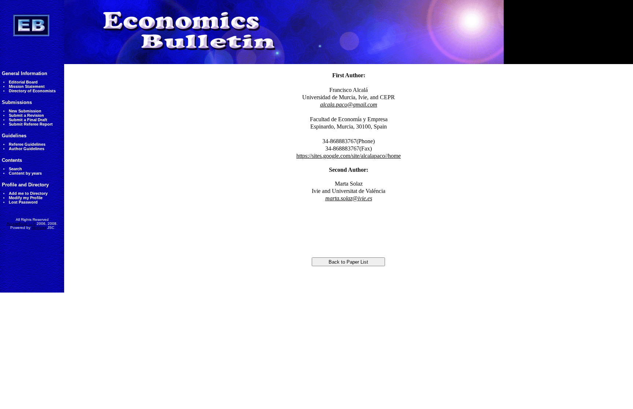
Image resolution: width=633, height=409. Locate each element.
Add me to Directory (28, 193)
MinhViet (39, 228)
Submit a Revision (26, 115)
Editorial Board (23, 82)
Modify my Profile (25, 198)
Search (15, 169)
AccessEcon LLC (21, 224)
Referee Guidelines (27, 144)
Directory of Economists (32, 91)
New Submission (25, 111)
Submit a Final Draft (28, 120)
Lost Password (23, 202)
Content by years (25, 173)
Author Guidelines (26, 148)
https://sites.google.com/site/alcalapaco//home (348, 156)
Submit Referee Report (31, 124)
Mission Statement (27, 86)
